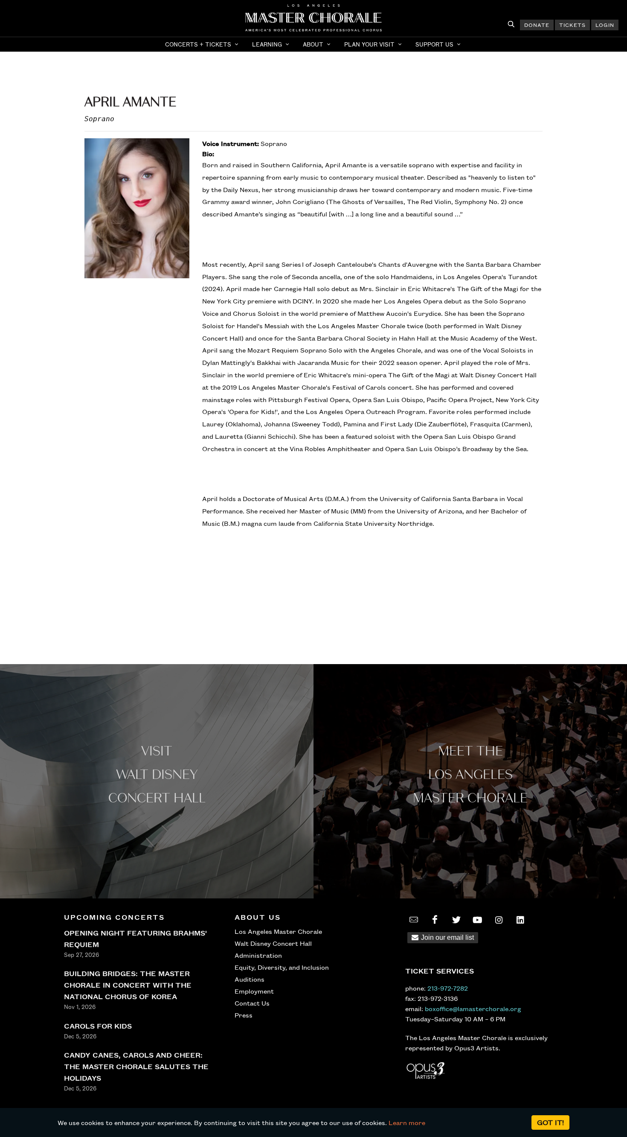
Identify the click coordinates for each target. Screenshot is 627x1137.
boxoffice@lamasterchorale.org (473, 1008)
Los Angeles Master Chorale (278, 931)
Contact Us (252, 1003)
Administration (258, 955)
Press (244, 1015)
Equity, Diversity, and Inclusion (282, 967)
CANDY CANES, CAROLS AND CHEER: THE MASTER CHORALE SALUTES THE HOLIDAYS (136, 1066)
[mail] (413, 919)
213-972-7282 (447, 988)
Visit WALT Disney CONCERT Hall (157, 775)
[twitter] (456, 919)
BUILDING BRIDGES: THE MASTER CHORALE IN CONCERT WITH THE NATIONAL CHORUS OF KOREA (128, 984)
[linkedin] (520, 919)
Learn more (407, 1122)
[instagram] (499, 919)
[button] (203, 44)
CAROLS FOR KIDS (98, 1026)
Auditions (249, 979)
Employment (254, 991)
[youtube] (477, 919)
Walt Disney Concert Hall (273, 943)
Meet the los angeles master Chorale (470, 775)
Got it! (550, 1122)
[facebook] (435, 919)
